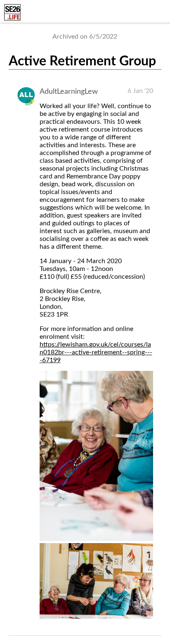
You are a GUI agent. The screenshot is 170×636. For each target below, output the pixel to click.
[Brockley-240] (96, 539)
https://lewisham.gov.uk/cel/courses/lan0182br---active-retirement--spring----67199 (96, 352)
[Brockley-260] (96, 616)
